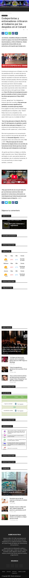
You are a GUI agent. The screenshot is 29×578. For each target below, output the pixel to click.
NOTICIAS (14, 571)
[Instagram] (12, 565)
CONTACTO (14, 573)
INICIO (3, 571)
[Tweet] (6, 33)
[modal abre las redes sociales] (16, 33)
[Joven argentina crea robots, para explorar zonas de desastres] (14, 484)
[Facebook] (8, 565)
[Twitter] (21, 565)
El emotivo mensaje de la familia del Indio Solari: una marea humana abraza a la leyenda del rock (14, 349)
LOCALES (9, 571)
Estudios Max (24, 576)
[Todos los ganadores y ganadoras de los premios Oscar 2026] (5, 369)
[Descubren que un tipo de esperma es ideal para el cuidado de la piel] (5, 500)
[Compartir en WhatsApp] (9, 33)
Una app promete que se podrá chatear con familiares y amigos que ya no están (18, 517)
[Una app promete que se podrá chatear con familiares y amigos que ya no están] (5, 517)
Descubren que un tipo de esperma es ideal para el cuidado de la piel (18, 500)
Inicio (3, 13)
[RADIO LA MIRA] (14, 3)
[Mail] (16, 565)
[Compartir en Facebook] (3, 33)
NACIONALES (9, 13)
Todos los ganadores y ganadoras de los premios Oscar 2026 (18, 369)
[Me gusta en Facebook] (13, 33)
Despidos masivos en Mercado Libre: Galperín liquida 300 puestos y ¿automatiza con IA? (18, 508)
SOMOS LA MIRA (22, 571)
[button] (2, 9)
